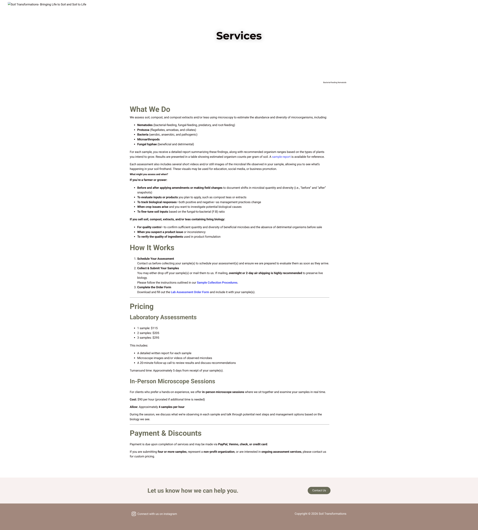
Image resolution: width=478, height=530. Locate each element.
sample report (281, 156)
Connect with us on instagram (157, 514)
